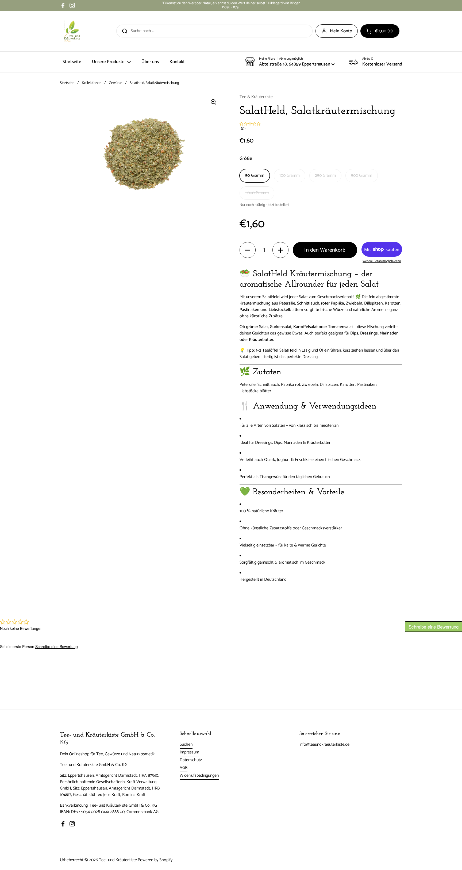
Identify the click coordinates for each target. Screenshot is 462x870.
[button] (379, 31)
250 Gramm (325, 175)
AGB (183, 767)
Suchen (186, 744)
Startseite (67, 83)
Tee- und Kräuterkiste (118, 860)
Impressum (189, 752)
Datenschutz (191, 760)
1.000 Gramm (257, 193)
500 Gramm (361, 175)
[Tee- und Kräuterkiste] (72, 31)
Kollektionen (91, 83)
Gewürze (115, 83)
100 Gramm (289, 175)
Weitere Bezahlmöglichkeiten (382, 261)
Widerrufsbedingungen (199, 775)
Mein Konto (341, 31)
